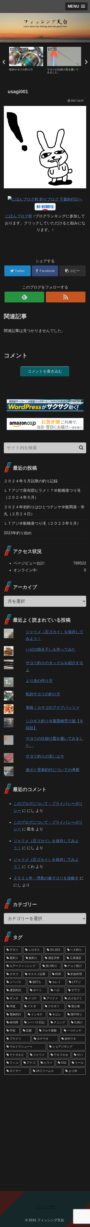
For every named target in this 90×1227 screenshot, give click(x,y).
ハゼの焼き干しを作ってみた (51, 649)
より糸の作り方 (39, 681)
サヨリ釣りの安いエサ (45, 756)
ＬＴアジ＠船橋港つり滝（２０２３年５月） (42, 523)
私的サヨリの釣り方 (43, 694)
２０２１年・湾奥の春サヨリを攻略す (46, 878)
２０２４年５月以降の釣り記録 (31, 481)
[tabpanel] (26, 61)
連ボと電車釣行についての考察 (52, 770)
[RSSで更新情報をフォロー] (65, 297)
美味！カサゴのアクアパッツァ (52, 708)
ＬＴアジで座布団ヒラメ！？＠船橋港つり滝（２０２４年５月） (42, 493)
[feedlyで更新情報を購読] (24, 297)
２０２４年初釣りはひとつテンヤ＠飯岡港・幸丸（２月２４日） (44, 510)
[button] (81, 447)
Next (86, 62)
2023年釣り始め (18, 533)
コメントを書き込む (45, 371)
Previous (3, 62)
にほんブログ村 (18, 216)
